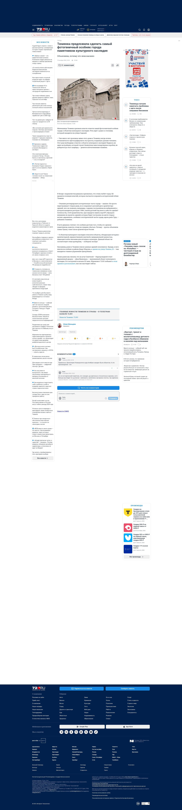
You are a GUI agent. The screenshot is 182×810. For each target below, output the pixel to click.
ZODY (115, 25)
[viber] (76, 732)
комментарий (67, 65)
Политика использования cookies (101, 792)
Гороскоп (93, 25)
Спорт (129, 697)
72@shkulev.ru (52, 790)
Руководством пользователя (100, 783)
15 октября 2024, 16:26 (63, 60)
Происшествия (111, 706)
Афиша (86, 25)
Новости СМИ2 (63, 411)
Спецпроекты (132, 712)
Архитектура (62, 332)
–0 (117, 368)
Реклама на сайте (38, 697)
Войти (64, 399)
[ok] (71, 732)
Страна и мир (131, 703)
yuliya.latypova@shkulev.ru (131, 777)
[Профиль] (148, 29)
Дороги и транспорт (66, 709)
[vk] (66, 732)
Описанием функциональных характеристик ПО (105, 785)
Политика (109, 703)
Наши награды (37, 706)
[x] (86, 732)
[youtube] (91, 732)
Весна (62, 703)
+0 (112, 383)
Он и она (109, 697)
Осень (108, 700)
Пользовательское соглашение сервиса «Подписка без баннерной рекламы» (113, 798)
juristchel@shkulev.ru (75, 791)
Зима (86, 697)
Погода (67, 25)
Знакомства (58, 25)
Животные (63, 715)
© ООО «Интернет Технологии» (41, 803)
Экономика (131, 709)
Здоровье (63, 718)
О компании (36, 703)
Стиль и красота (132, 700)
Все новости (43, 42)
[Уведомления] (144, 29)
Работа (108, 709)
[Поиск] (139, 29)
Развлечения (110, 712)
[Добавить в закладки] (113, 65)
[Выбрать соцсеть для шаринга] (117, 65)
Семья (108, 718)
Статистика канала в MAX (41, 718)
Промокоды (49, 25)
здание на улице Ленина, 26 (103, 249)
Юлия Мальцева (69, 324)
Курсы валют (102, 25)
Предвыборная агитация (40, 715)
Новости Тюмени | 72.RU (69, 317)
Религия (108, 715)
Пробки (91, 30)
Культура (87, 703)
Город (61, 706)
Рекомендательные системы (100, 795)
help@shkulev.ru (36, 792)
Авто (61, 697)
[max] (81, 732)
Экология (130, 706)
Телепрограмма (76, 25)
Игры (111, 25)
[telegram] (61, 732)
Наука (86, 712)
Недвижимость (37, 25)
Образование (88, 718)
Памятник (72, 332)
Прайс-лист (36, 700)
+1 (112, 368)
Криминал (87, 700)
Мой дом (87, 709)
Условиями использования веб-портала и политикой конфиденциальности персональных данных (119, 786)
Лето (86, 706)
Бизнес (62, 700)
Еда (61, 712)
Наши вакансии (37, 709)
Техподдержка (37, 712)
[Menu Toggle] (33, 29)
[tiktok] (96, 732)
